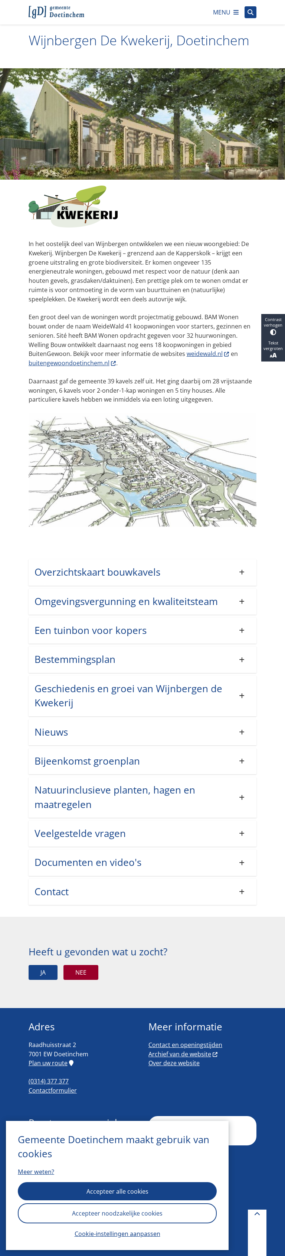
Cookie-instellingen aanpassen (117, 1234)
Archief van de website (179, 1054)
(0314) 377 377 (49, 1081)
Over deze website (174, 1063)
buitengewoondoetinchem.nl (69, 363)
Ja (43, 972)
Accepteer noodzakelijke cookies (117, 1213)
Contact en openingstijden (185, 1045)
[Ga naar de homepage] (56, 12)
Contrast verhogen (273, 322)
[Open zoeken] (250, 12)
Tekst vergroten (273, 345)
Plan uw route (48, 1063)
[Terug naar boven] (257, 1233)
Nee (80, 972)
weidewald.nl (205, 354)
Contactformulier (53, 1090)
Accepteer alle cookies (117, 1191)
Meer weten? (36, 1172)
